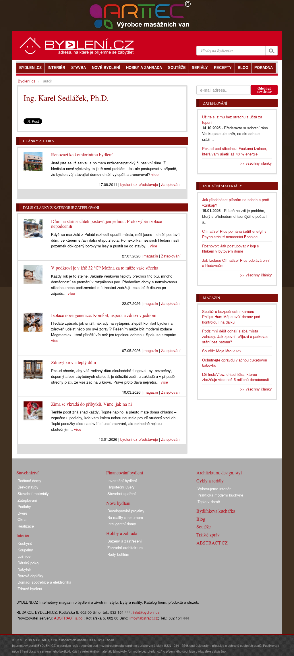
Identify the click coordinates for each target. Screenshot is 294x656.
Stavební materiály (33, 493)
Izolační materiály (222, 185)
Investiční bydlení (122, 480)
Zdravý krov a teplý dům (73, 362)
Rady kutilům (118, 554)
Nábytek (24, 569)
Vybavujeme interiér (214, 488)
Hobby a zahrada (121, 533)
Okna (22, 519)
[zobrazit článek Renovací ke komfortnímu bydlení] (33, 160)
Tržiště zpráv (208, 535)
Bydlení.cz (27, 81)
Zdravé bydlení (30, 588)
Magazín (211, 297)
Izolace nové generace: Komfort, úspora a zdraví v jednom (103, 315)
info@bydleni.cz (146, 612)
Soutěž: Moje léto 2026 (221, 350)
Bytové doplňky (30, 575)
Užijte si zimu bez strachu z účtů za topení (232, 119)
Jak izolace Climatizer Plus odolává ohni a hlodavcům (236, 262)
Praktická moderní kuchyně (220, 495)
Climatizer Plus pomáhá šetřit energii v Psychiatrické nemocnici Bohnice (234, 233)
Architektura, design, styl (219, 473)
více (154, 174)
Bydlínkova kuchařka (215, 511)
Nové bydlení (118, 503)
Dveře (22, 513)
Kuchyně (25, 543)
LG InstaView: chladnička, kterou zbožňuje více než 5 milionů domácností (235, 377)
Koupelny (25, 550)
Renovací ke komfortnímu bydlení (82, 154)
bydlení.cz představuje (139, 184)
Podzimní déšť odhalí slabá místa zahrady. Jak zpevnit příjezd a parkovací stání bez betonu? (236, 336)
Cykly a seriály (210, 481)
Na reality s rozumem (125, 517)
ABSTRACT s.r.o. (69, 618)
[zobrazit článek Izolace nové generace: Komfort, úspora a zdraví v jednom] (33, 321)
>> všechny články (256, 163)
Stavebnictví (27, 473)
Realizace (26, 526)
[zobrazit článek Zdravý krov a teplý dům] (33, 368)
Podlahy (24, 506)
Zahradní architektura (125, 547)
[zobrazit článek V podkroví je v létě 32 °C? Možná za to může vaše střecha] (33, 273)
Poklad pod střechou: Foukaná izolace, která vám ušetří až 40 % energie (234, 151)
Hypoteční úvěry (121, 487)
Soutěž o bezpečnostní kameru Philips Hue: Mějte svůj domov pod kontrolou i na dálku (231, 317)
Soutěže (203, 527)
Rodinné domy (29, 480)
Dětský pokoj (28, 562)
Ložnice (24, 556)
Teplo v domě (209, 501)
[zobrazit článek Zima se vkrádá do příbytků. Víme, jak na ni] (33, 409)
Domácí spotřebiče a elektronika (44, 582)
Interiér (22, 535)
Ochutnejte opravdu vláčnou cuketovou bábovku (234, 362)
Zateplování (171, 184)
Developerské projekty (125, 510)
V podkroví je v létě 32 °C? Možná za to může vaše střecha (104, 268)
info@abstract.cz (143, 618)
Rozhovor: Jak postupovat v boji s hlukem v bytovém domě (230, 248)
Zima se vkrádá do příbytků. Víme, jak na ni (91, 404)
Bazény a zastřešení (124, 541)
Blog (200, 519)
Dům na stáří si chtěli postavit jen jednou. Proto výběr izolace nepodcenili (106, 223)
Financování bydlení (124, 473)
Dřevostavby (28, 487)
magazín (151, 256)
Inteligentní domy (121, 523)
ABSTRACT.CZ (212, 543)
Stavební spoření (121, 493)
